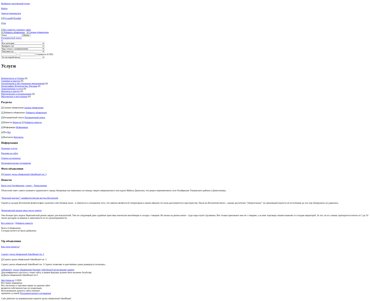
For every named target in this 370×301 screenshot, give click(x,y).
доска (16, 269)
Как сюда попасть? (10, 246)
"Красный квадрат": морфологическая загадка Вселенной (29, 198)
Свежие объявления (33, 107)
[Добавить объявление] (13, 32)
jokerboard (47, 269)
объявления (26, 269)
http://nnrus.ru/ (7, 280)
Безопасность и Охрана (12, 78)
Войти (4, 8)
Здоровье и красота (10, 81)
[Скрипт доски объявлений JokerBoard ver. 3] (23, 174)
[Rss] (3, 23)
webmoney (6, 269)
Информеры (22, 127)
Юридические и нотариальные (16, 94)
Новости (17, 122)
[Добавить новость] (32, 122)
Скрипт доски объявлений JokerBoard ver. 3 (22, 254)
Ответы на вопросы (11, 158)
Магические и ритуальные (14, 96)
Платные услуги (9, 148)
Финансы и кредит (10, 91)
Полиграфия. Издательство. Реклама (19, 86)
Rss (9, 132)
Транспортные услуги (12, 88)
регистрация (59, 269)
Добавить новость (24, 223)
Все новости (7, 223)
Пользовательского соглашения (35, 293)
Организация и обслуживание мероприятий (23, 83)
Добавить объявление (36, 112)
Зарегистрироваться (11, 13)
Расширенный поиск (11, 38)
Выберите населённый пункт (15, 3)
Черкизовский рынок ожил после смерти (21, 210)
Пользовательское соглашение (16, 163)
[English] (16, 18)
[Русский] (6, 18)
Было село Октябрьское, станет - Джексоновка (24, 185)
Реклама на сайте (9, 153)
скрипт (70, 269)
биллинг (36, 269)
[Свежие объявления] (38, 32)
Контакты (18, 137)
